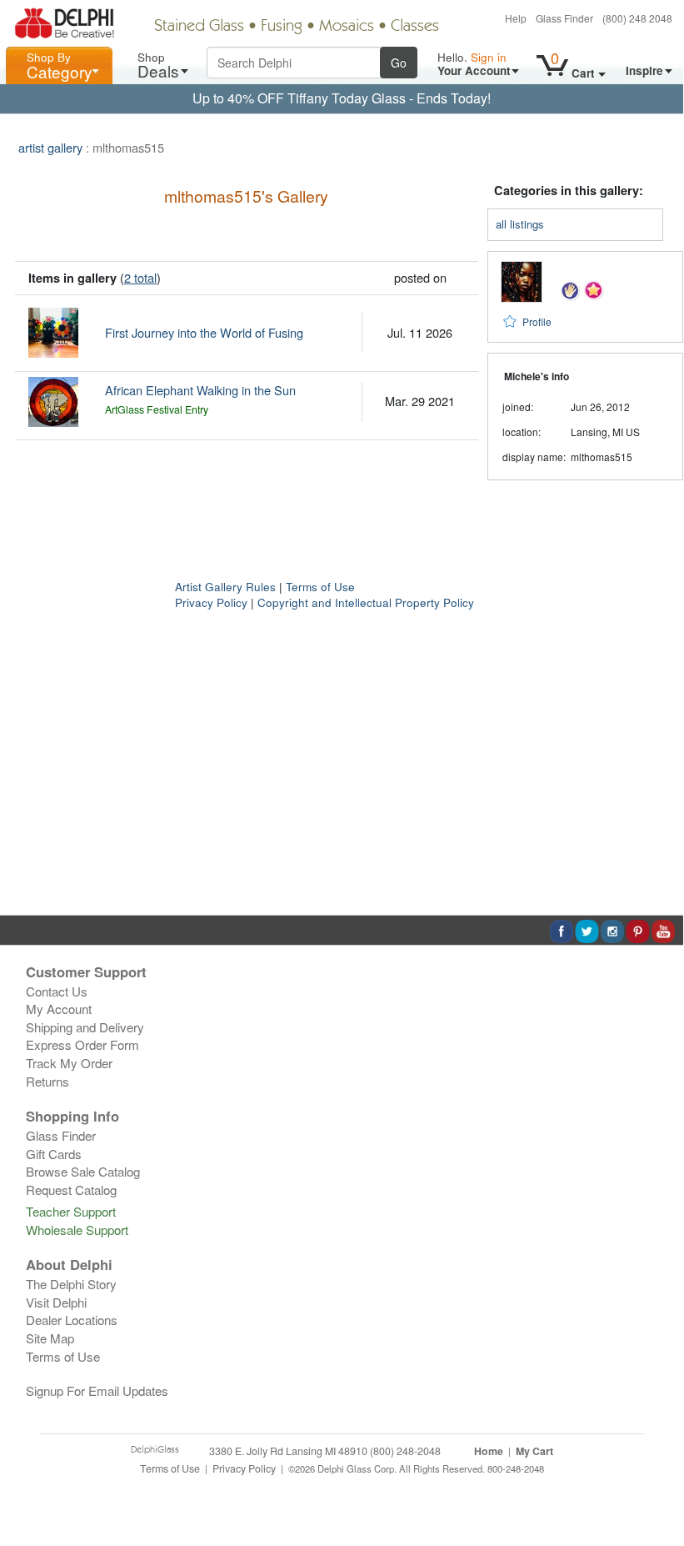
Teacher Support (71, 1211)
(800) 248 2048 (637, 18)
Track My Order (69, 1063)
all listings (520, 224)
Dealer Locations (71, 1319)
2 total (140, 277)
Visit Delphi (56, 1302)
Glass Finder (564, 18)
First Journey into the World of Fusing (204, 332)
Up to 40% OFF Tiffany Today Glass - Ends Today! (341, 98)
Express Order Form (82, 1044)
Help (516, 18)
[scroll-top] (658, 1476)
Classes (415, 26)
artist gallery (50, 147)
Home (488, 1450)
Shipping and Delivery (85, 1027)
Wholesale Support (77, 1229)
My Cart (534, 1450)
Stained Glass (199, 26)
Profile (537, 321)
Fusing (281, 26)
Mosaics (346, 26)
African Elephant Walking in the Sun (200, 390)
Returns (47, 1081)
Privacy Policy (211, 602)
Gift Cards (54, 1153)
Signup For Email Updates (97, 1390)
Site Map (50, 1338)
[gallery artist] (570, 289)
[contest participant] (593, 289)
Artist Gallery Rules (225, 587)
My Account (59, 1008)
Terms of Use (320, 587)
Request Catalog (71, 1189)
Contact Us (56, 991)
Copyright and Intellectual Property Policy (365, 602)
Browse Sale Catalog (83, 1171)
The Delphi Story (71, 1284)
